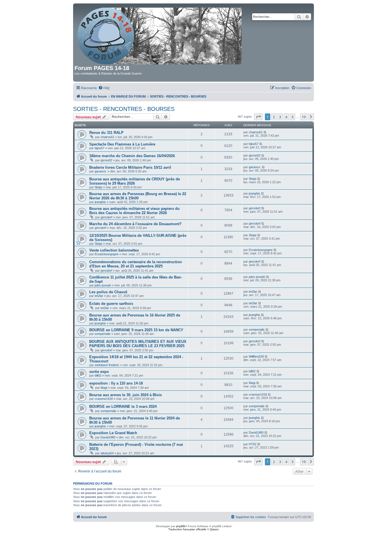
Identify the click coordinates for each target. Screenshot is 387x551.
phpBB (180, 526)
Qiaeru (214, 529)
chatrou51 (107, 137)
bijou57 (99, 148)
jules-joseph (103, 285)
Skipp (98, 187)
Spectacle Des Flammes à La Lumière (122, 144)
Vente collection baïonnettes (114, 250)
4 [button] (286, 116)
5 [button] (293, 116)
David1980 (108, 437)
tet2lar (99, 295)
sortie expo (99, 372)
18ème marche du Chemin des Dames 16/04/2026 (132, 156)
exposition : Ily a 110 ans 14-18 (116, 383)
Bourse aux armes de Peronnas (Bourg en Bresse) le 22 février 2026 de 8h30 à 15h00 (137, 196)
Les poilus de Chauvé (108, 292)
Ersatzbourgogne (106, 254)
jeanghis (100, 202)
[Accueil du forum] (160, 35)
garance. (101, 171)
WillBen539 (256, 356)
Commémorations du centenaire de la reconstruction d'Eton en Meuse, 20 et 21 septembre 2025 (135, 264)
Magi (104, 387)
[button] (258, 116)
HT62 (252, 444)
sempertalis (102, 333)
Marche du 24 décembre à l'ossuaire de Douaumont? (135, 224)
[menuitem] (104, 88)
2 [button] (274, 116)
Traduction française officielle (187, 529)
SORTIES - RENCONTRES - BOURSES (124, 109)
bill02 (98, 375)
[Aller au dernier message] (265, 132)
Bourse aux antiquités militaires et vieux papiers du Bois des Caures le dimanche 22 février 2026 (134, 210)
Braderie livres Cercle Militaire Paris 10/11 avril (130, 167)
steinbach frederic (107, 365)
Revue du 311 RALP (106, 132)
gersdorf (106, 217)
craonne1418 (104, 398)
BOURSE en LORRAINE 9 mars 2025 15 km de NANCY (136, 330)
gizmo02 (106, 160)
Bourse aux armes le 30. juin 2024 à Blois (125, 395)
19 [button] (304, 116)
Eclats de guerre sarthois (111, 303)
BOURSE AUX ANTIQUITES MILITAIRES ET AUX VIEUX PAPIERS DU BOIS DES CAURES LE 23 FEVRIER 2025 (137, 343)
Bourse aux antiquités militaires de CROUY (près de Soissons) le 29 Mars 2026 (134, 181)
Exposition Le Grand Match (113, 433)
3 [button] (280, 116)
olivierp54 (107, 453)
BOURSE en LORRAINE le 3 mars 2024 (123, 406)
